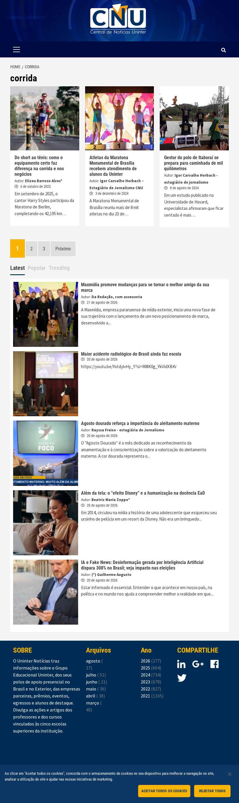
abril (95, 696)
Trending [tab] (59, 267)
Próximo (63, 249)
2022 (151, 689)
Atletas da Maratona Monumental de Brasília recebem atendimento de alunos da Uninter (113, 166)
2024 (151, 675)
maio (96, 689)
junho (96, 682)
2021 (152, 696)
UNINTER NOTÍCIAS (118, 38)
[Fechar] (229, 774)
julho (96, 675)
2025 (151, 668)
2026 (151, 661)
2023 (151, 682)
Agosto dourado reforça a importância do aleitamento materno (140, 423)
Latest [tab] (17, 267)
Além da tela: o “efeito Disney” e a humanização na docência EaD (143, 493)
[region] (119, 784)
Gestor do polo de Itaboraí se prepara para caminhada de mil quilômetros (193, 163)
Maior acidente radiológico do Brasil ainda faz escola (131, 354)
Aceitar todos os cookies (164, 791)
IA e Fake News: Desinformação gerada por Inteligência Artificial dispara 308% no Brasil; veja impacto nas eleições (142, 565)
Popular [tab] (37, 267)
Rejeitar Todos (212, 791)
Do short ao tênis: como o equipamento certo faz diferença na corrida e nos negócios (39, 166)
